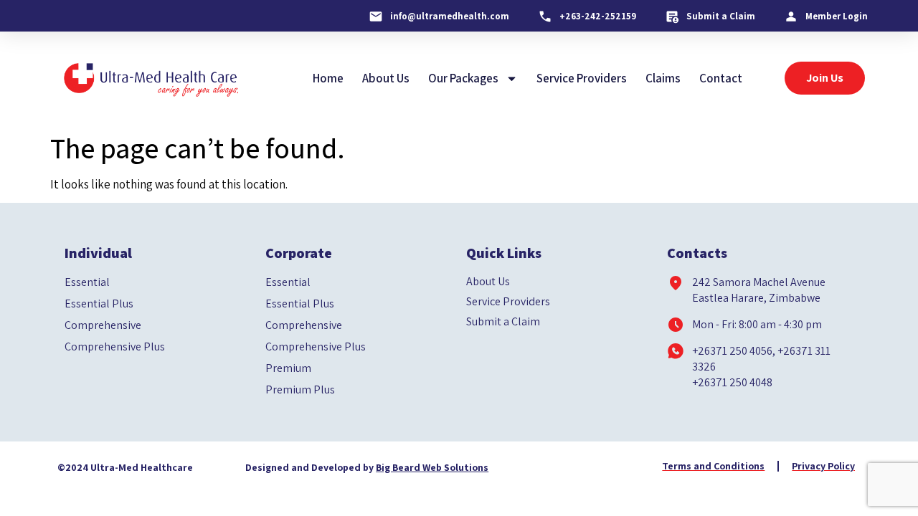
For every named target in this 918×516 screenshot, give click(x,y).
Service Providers (581, 78)
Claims (663, 78)
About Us (386, 78)
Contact (720, 78)
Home (328, 78)
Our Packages (463, 78)
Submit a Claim (503, 322)
